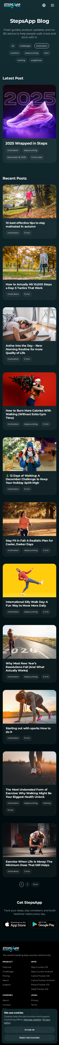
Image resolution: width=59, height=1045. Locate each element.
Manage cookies (32, 1019)
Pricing (6, 976)
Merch (6, 980)
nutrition (14, 53)
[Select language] (44, 5)
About (6, 1000)
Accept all (29, 1030)
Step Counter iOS (39, 967)
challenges (25, 46)
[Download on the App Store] (15, 924)
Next (35, 884)
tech (46, 53)
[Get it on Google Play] (43, 924)
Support (7, 985)
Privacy (35, 1000)
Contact (7, 1005)
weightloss (36, 60)
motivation (41, 46)
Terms (34, 1005)
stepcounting (31, 53)
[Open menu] (51, 5)
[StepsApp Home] (23, 5)
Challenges (8, 971)
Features (7, 967)
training (21, 60)
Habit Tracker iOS (39, 989)
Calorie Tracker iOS (40, 976)
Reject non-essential (29, 1038)
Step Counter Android (42, 971)
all (13, 46)
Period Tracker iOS (40, 985)
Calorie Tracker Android (42, 980)
